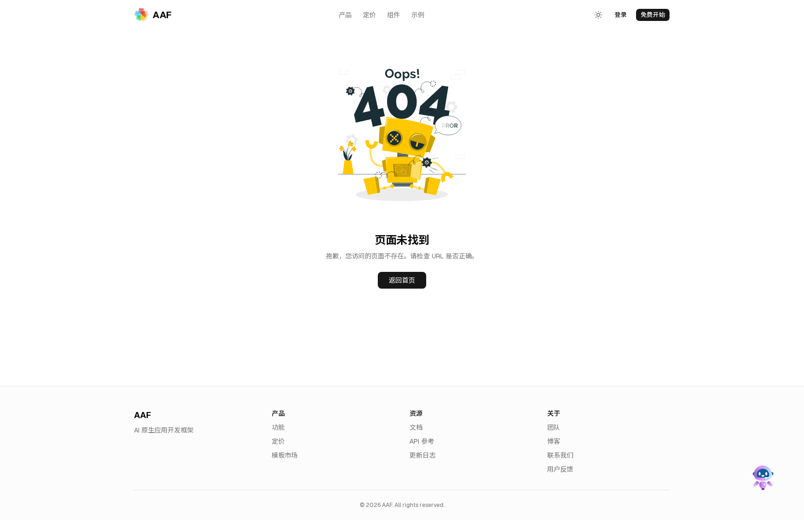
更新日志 (422, 455)
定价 (369, 15)
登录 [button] (621, 15)
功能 (278, 427)
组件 (393, 15)
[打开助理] (762, 478)
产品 (345, 15)
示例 (417, 15)
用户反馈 (560, 469)
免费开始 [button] (653, 15)
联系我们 (560, 455)
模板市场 (285, 455)
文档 (415, 427)
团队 (553, 427)
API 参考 (421, 441)
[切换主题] (598, 14)
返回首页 (402, 280)
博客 (553, 441)
